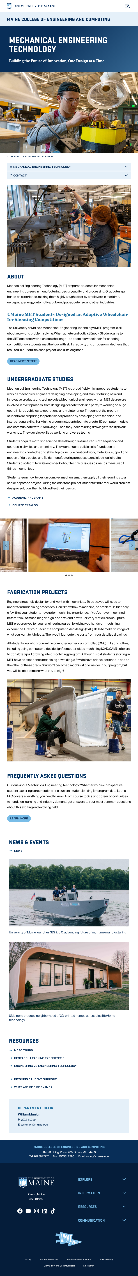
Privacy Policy (106, 1259)
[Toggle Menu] (127, 6)
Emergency (88, 1265)
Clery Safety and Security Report (59, 1265)
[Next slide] (132, 545)
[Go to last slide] (6, 545)
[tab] (66, 575)
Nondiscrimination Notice (79, 1259)
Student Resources (49, 1259)
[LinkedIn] (44, 1211)
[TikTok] (53, 1211)
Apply (28, 1259)
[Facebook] (20, 1211)
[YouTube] (28, 1211)
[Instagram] (36, 1211)
